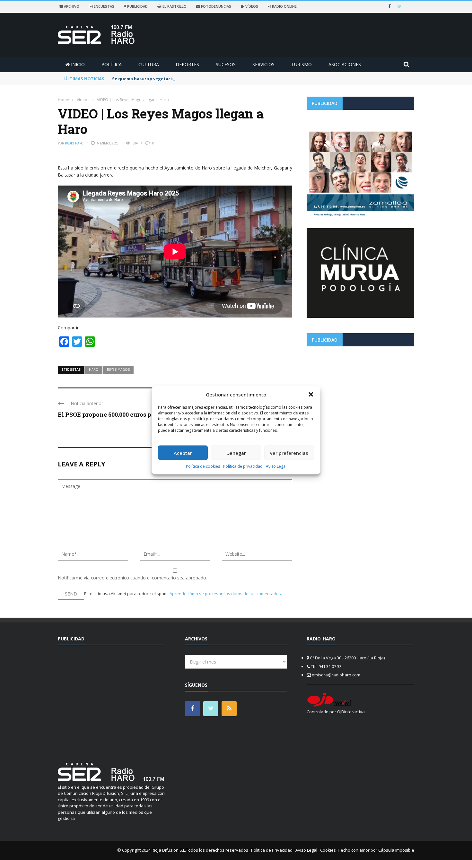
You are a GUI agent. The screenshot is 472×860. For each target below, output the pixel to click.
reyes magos (118, 369)
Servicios (263, 64)
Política (111, 64)
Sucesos (226, 64)
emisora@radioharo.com (336, 675)
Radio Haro (74, 143)
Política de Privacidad (272, 850)
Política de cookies (203, 466)
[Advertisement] (360, 396)
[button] (311, 394)
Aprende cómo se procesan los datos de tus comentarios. (226, 593)
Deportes (187, 64)
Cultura (148, 64)
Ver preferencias (289, 452)
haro (94, 369)
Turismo (301, 64)
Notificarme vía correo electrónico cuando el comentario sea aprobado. (132, 578)
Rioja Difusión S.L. (169, 850)
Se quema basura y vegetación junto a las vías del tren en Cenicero (183, 79)
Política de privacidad (243, 466)
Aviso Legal (276, 466)
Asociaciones (344, 64)
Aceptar (183, 452)
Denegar (236, 452)
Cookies (328, 850)
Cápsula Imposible (396, 850)
